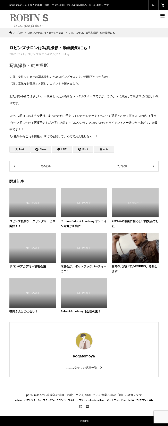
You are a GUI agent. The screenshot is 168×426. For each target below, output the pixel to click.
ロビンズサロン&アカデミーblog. (48, 54)
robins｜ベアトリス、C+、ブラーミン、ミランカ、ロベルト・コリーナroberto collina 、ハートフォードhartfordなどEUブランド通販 (84, 400)
